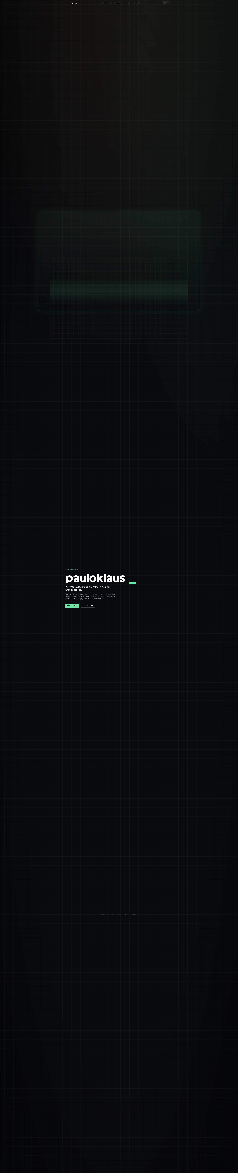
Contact (137, 3)
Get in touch (88, 605)
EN (167, 3)
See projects (72, 605)
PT (164, 3)
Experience (118, 3)
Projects (128, 3)
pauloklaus (72, 3)
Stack (110, 3)
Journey (103, 3)
